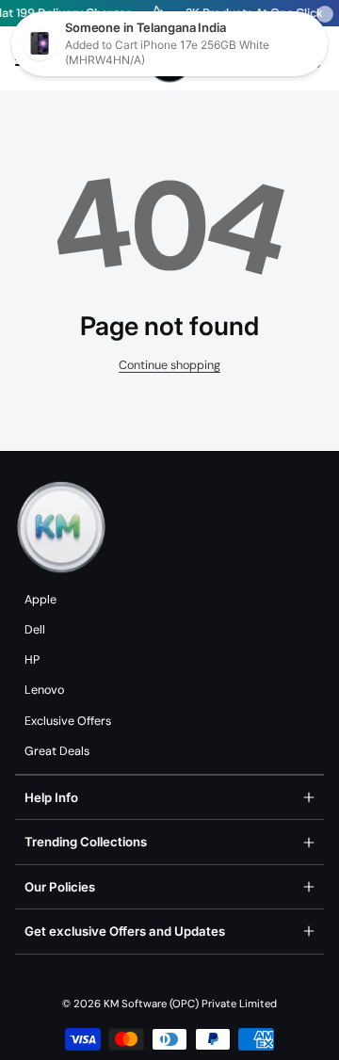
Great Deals (56, 751)
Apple (40, 599)
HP (32, 659)
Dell (34, 629)
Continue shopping (169, 365)
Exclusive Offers (67, 721)
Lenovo (44, 690)
